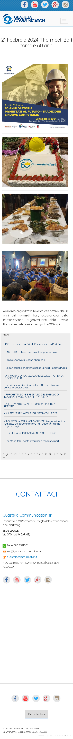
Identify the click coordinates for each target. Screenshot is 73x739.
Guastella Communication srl (27, 515)
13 (57, 454)
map (68, 735)
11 (50, 454)
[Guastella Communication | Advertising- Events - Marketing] (24, 19)
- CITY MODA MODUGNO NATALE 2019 (24, 433)
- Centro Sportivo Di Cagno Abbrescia (24, 360)
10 (46, 454)
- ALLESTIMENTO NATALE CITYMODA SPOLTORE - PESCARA (30, 405)
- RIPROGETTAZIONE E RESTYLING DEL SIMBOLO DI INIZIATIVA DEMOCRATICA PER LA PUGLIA (31, 396)
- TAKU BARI (10, 352)
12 (53, 454)
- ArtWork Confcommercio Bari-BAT (42, 344)
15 (65, 454)
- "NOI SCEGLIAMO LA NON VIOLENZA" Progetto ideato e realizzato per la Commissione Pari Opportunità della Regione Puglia (34, 424)
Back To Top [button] (36, 714)
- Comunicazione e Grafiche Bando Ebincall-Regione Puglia (35, 368)
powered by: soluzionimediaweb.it (51, 735)
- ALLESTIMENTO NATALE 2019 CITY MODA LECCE (30, 413)
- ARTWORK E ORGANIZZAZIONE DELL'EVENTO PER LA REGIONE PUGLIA (33, 377)
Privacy (37, 728)
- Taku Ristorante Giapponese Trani (38, 352)
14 (61, 454)
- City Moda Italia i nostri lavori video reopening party (32, 441)
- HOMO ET (54, 433)
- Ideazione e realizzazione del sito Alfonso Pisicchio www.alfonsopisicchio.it (31, 386)
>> (4, 457)
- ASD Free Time (12, 344)
